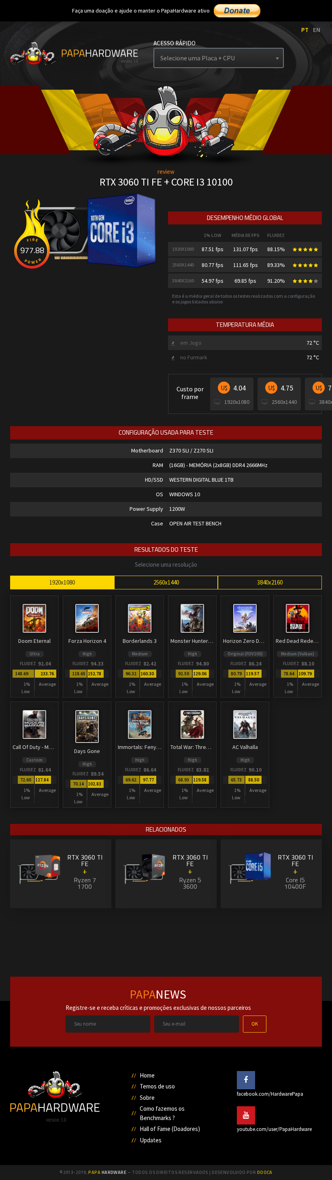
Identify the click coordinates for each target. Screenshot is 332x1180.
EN (316, 30)
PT (305, 30)
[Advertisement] (166, 939)
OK (254, 1023)
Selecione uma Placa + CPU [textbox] (197, 58)
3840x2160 (270, 582)
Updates (151, 1140)
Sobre (147, 1097)
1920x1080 (62, 582)
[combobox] (218, 58)
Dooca (264, 1172)
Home (147, 1075)
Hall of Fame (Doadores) (170, 1129)
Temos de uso (157, 1086)
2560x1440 (166, 582)
